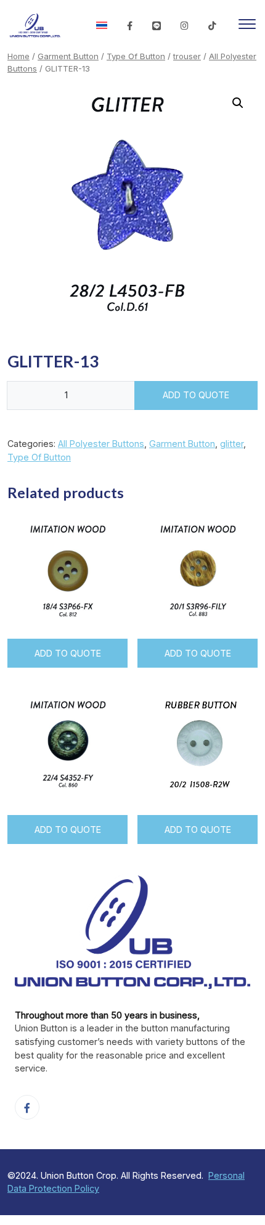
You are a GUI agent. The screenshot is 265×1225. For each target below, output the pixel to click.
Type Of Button (136, 56)
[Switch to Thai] (101, 26)
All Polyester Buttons (101, 443)
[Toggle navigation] (247, 26)
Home (18, 56)
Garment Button (68, 56)
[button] (238, 103)
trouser (187, 56)
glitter (231, 443)
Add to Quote (196, 395)
